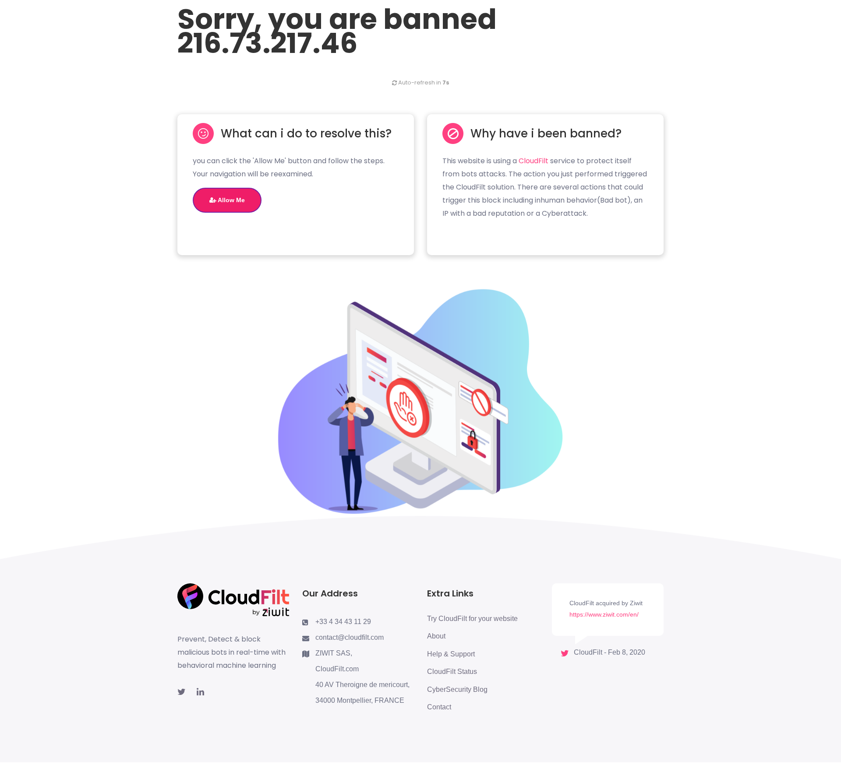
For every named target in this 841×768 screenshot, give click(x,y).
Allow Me (230, 199)
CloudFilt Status (452, 671)
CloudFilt (533, 161)
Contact (439, 707)
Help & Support (451, 654)
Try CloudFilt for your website (472, 618)
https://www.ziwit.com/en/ (604, 614)
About (436, 636)
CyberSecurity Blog (457, 689)
